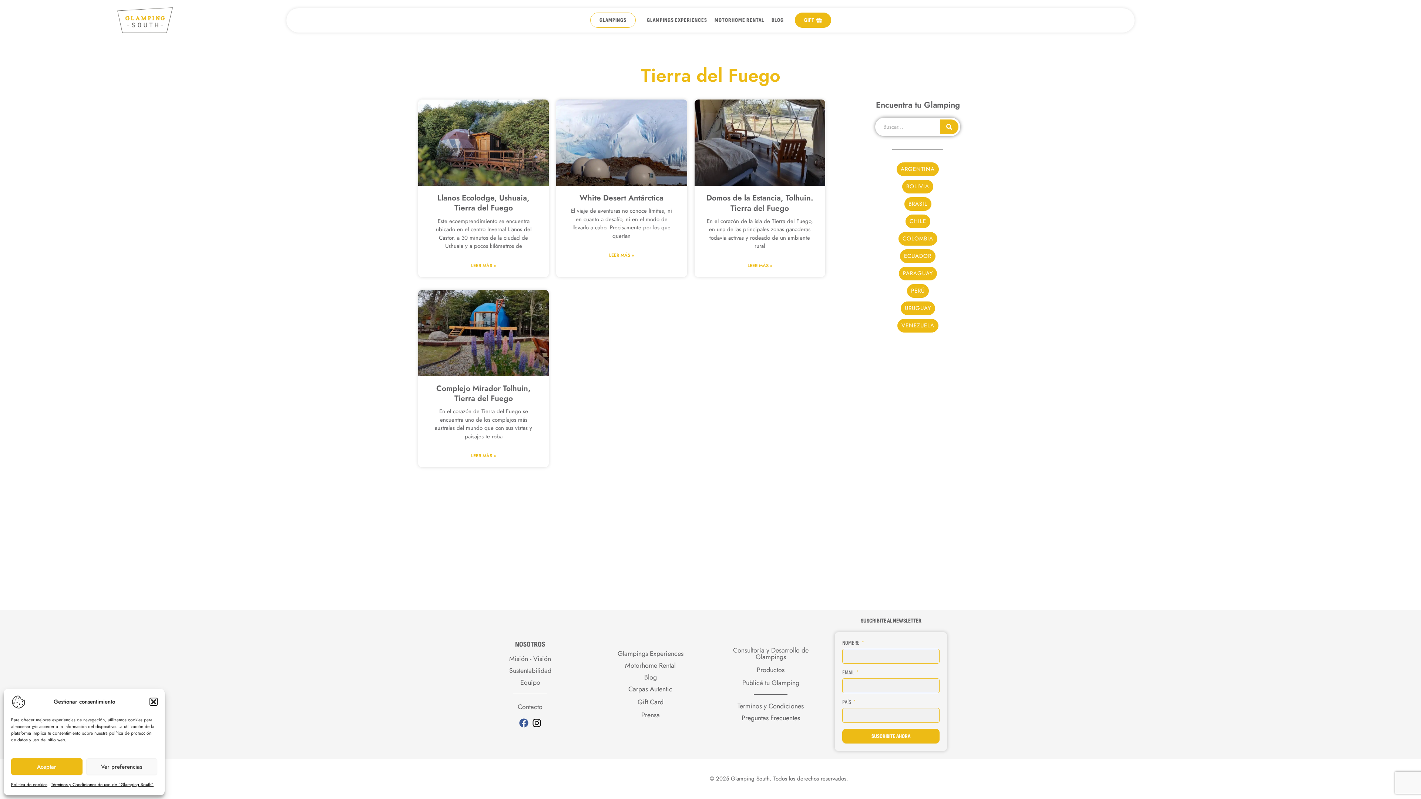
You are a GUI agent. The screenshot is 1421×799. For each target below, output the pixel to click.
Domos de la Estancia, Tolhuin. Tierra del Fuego (759, 202)
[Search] (949, 126)
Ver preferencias (121, 767)
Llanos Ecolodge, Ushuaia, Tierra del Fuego (483, 202)
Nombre (851, 643)
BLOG (778, 20)
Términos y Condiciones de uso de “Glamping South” (102, 784)
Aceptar (46, 767)
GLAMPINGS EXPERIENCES (677, 20)
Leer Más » (483, 265)
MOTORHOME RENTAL (739, 20)
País (847, 702)
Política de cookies (29, 784)
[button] (153, 701)
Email (849, 672)
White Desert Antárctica (622, 197)
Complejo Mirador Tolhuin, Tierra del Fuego (483, 393)
